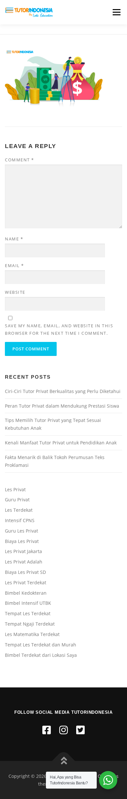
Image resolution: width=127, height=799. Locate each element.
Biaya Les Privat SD (25, 572)
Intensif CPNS (20, 520)
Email (14, 265)
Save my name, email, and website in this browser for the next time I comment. (59, 329)
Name (14, 239)
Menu (116, 12)
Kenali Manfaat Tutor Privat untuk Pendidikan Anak (61, 443)
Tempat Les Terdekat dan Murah (40, 645)
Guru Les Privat (21, 531)
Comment (19, 160)
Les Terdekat (19, 510)
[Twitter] (80, 730)
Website (15, 292)
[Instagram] (63, 730)
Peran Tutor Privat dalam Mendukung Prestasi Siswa (62, 406)
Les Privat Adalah (23, 562)
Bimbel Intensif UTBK (28, 603)
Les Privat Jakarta (23, 551)
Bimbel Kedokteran (26, 593)
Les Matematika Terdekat (32, 634)
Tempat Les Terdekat (27, 613)
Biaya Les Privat (22, 541)
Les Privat (15, 489)
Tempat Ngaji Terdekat (30, 624)
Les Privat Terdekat (25, 582)
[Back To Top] (63, 760)
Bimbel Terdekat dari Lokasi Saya (41, 655)
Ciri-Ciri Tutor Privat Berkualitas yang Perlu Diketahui (62, 391)
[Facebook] (46, 730)
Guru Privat (17, 499)
